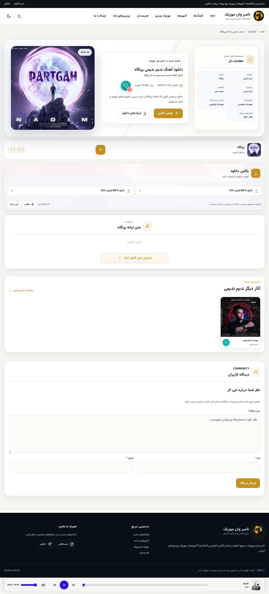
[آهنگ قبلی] (54, 585)
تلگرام (7, 4)
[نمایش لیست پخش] (256, 585)
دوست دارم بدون (250, 340)
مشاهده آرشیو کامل (23, 290)
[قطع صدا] (43, 585)
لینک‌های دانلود (131, 113)
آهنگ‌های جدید (141, 535)
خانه (212, 16)
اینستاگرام (19, 4)
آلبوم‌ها (182, 16)
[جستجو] (19, 16)
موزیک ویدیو (163, 16)
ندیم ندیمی (254, 344)
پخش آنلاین (165, 113)
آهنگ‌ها (198, 16)
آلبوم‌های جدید (141, 541)
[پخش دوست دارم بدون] (226, 342)
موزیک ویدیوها (141, 547)
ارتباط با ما (100, 16)
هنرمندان (143, 16)
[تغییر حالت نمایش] (8, 16)
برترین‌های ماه (121, 16)
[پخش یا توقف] (64, 585)
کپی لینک (14, 204)
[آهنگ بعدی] (73, 585)
